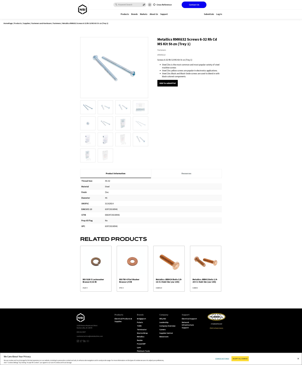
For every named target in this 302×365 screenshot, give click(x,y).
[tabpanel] (151, 205)
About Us (154, 14)
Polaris (140, 322)
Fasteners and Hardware (41, 23)
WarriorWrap (142, 333)
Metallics (140, 336)
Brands (134, 14)
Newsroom (163, 336)
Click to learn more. (216, 328)
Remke (140, 340)
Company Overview (167, 326)
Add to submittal (167, 83)
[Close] (298, 358)
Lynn (139, 347)
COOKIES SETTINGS (222, 359)
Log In (219, 14)
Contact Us (194, 4)
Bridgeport (141, 318)
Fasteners (57, 23)
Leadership (163, 322)
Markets (143, 14)
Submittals (209, 14)
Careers (162, 329)
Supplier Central (166, 333)
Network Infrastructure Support (188, 325)
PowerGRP (141, 344)
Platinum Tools (143, 351)
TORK (139, 326)
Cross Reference (164, 4)
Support (164, 14)
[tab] (115, 173)
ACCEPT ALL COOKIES (240, 359)
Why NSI (162, 318)
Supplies (26, 23)
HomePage (8, 23)
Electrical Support (189, 318)
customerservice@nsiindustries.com (90, 336)
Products (125, 14)
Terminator (142, 329)
